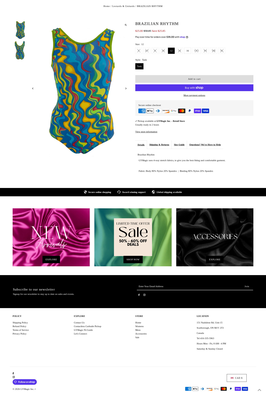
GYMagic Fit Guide (83, 330)
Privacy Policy (19, 333)
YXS (196, 50)
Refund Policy (19, 326)
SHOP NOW (133, 259)
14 (179, 50)
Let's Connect (80, 333)
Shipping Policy (20, 322)
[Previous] (33, 88)
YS (205, 50)
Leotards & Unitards (123, 6)
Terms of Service (21, 330)
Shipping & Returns (159, 144)
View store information (146, 131)
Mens (138, 330)
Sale (137, 337)
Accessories (141, 333)
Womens (139, 326)
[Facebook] (139, 295)
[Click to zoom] (125, 24)
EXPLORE (51, 259)
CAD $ (239, 378)
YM (213, 50)
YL (221, 50)
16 (187, 50)
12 (171, 50)
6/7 (146, 50)
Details (141, 145)
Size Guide (179, 144)
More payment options (194, 95)
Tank (139, 66)
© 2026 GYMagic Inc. (24, 389)
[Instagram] (144, 295)
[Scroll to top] (259, 389)
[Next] (125, 88)
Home (106, 6)
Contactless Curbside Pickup (87, 326)
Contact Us (79, 322)
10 (163, 50)
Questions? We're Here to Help (205, 144)
